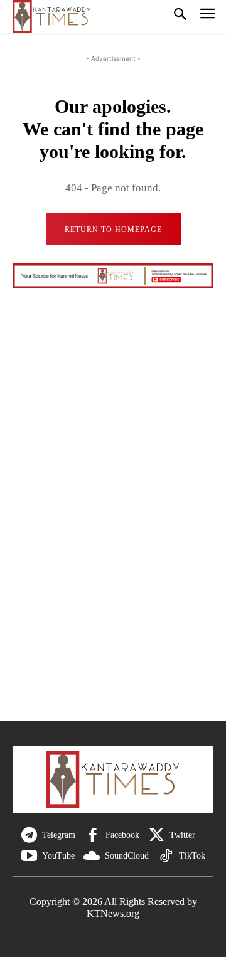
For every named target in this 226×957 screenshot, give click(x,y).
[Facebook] (92, 835)
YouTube (58, 855)
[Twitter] (156, 835)
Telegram (58, 835)
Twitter (182, 835)
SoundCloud (127, 855)
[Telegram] (29, 835)
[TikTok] (166, 856)
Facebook (122, 835)
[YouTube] (29, 856)
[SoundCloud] (92, 856)
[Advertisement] (113, 558)
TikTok (192, 855)
